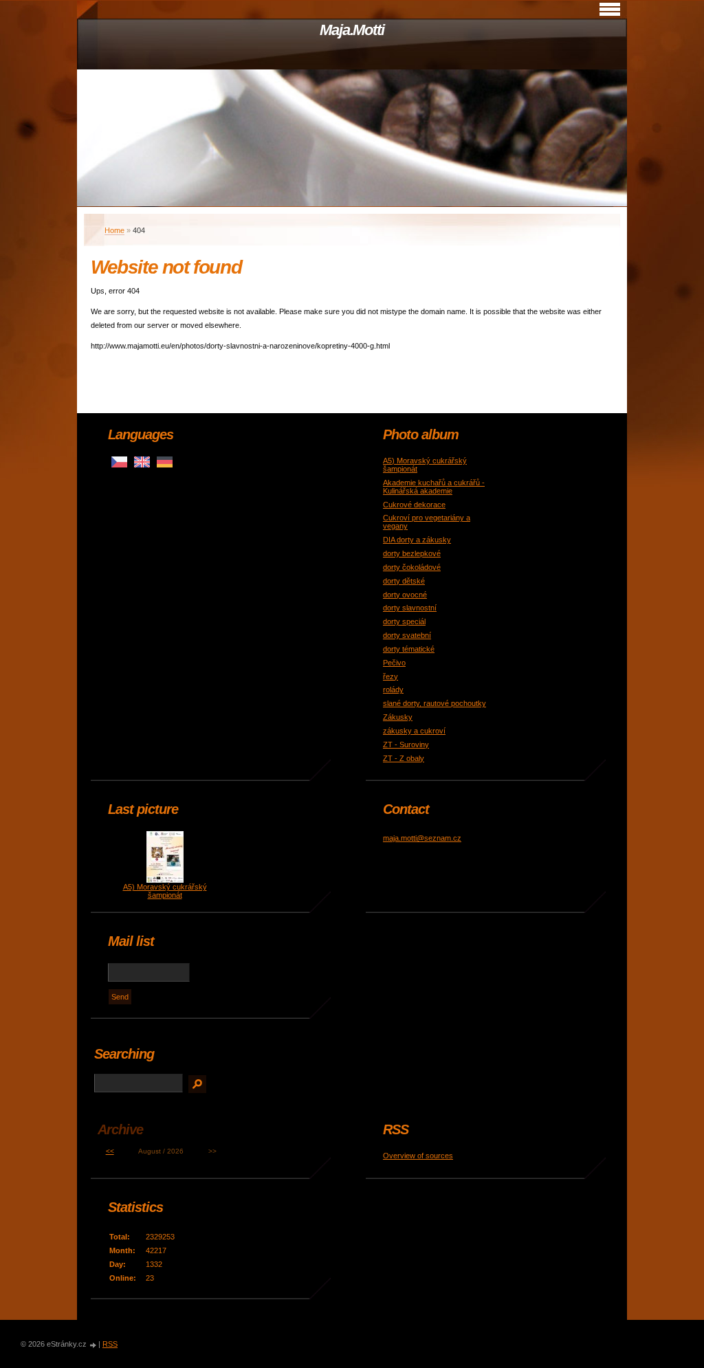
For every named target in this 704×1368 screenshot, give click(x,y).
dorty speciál (404, 621)
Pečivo (394, 663)
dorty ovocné (405, 595)
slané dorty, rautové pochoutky (434, 703)
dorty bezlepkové (412, 553)
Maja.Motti (352, 29)
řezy (390, 676)
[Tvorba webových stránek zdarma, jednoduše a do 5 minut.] (93, 1345)
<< (110, 1151)
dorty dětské (404, 581)
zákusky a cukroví (414, 731)
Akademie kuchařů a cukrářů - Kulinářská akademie (434, 486)
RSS (110, 1344)
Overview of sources (418, 1155)
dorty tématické (408, 649)
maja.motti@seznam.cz (422, 838)
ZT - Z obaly (403, 758)
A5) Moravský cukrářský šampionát (165, 891)
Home (114, 230)
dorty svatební (407, 635)
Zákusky (397, 717)
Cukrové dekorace (414, 504)
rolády (393, 689)
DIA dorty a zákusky (417, 540)
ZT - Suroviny (406, 744)
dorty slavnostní (410, 608)
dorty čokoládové (412, 567)
